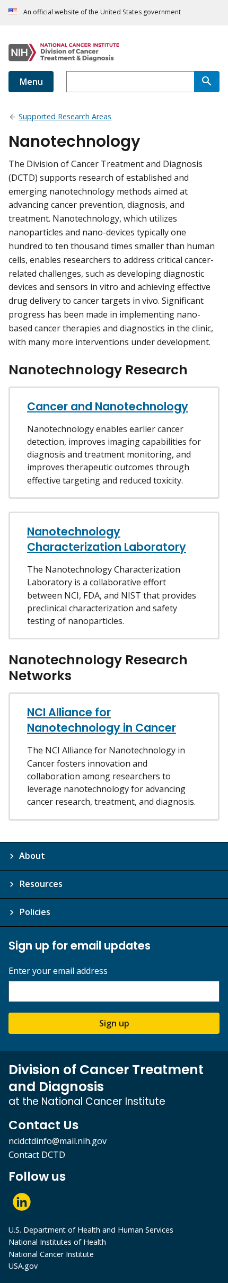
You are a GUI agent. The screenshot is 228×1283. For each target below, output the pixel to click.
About (32, 856)
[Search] (207, 81)
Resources (41, 884)
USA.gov (23, 1266)
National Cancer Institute (51, 1254)
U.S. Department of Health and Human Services (90, 1230)
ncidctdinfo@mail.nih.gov (57, 1141)
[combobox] (130, 81)
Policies (34, 912)
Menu (31, 81)
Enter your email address (58, 971)
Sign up (114, 1023)
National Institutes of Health (57, 1242)
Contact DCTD (36, 1155)
